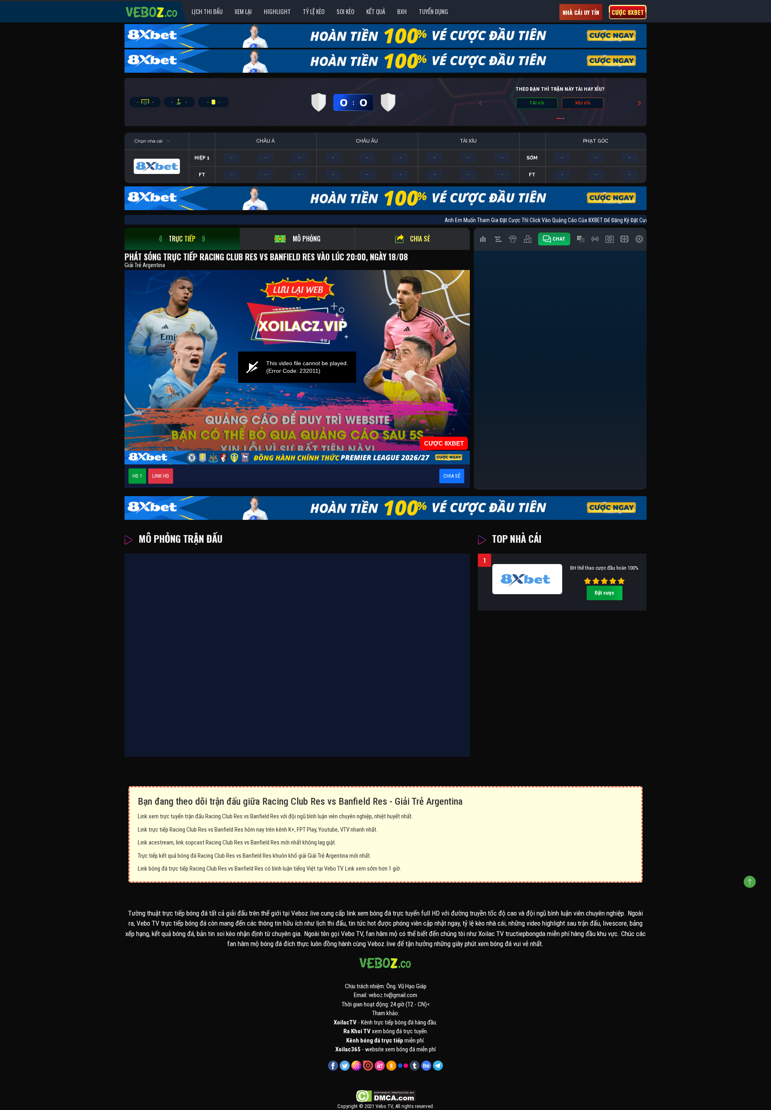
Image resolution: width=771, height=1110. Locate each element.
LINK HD (160, 476)
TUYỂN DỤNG (433, 11)
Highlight (277, 11)
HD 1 (137, 476)
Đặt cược (604, 593)
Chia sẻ (420, 238)
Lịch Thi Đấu (207, 11)
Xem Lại (243, 11)
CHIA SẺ (451, 476)
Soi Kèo (345, 11)
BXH (402, 11)
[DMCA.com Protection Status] (386, 1095)
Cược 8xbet (628, 12)
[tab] (182, 239)
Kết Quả (375, 11)
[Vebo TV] (151, 10)
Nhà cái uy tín (581, 12)
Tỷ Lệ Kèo (313, 11)
